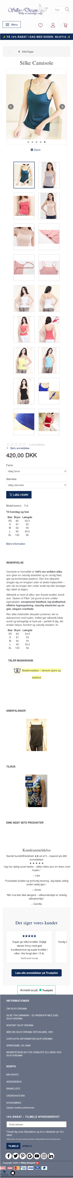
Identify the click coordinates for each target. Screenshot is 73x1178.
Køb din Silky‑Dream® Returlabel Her (29, 1032)
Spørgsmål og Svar (18, 1045)
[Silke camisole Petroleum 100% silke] (36, 107)
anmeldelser (37, 444)
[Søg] (67, 9)
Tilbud (10, 766)
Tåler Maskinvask (20, 660)
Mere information (15, 543)
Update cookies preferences (20, 1107)
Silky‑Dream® (28, 1162)
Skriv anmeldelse (19, 448)
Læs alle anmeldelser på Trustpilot (36, 973)
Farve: (9, 465)
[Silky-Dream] (27, 9)
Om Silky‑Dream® (16, 1008)
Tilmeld (13, 1146)
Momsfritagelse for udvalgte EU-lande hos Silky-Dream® (33, 1054)
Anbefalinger (16, 710)
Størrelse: (11, 479)
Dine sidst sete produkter (24, 822)
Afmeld (27, 1146)
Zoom (37, 149)
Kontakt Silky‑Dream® (19, 1025)
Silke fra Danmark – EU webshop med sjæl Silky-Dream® (32, 1017)
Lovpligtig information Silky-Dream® (29, 1038)
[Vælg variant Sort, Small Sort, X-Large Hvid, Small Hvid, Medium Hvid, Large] (28, 740)
